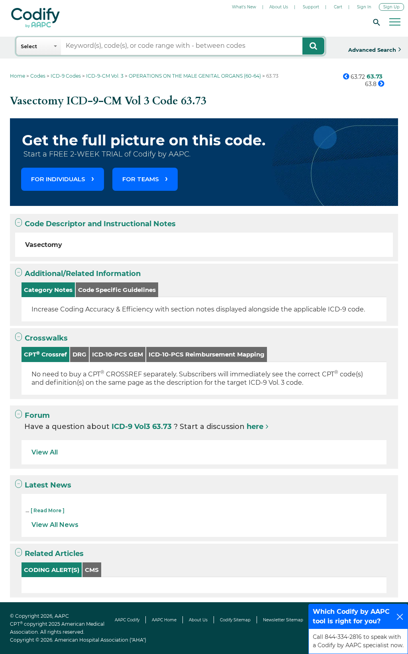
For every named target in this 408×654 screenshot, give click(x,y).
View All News (54, 525)
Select (29, 46)
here (255, 426)
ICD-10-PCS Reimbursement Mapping (207, 354)
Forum (37, 415)
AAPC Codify (127, 620)
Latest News (48, 485)
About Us (278, 7)
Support (311, 7)
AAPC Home (164, 620)
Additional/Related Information (83, 273)
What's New (244, 7)
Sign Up (391, 7)
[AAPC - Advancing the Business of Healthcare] (35, 18)
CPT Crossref (45, 354)
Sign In (364, 7)
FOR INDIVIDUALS (58, 179)
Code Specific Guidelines (117, 290)
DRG (79, 354)
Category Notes (48, 290)
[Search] (375, 22)
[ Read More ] (48, 510)
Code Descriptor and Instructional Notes (100, 223)
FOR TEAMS (140, 179)
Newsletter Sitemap (283, 620)
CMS (92, 570)
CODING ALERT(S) (51, 570)
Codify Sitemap (235, 620)
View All (44, 452)
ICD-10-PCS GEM (117, 354)
